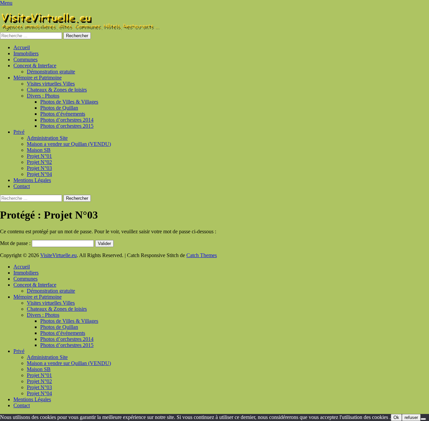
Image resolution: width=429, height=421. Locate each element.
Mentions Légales (32, 180)
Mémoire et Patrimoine (37, 77)
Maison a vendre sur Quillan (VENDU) (69, 144)
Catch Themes (201, 255)
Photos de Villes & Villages (69, 102)
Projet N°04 (39, 174)
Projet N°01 (39, 156)
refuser (411, 417)
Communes (25, 59)
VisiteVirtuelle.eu (58, 255)
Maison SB (39, 150)
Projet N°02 (39, 162)
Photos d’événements (62, 114)
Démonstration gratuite (51, 71)
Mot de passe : (16, 243)
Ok (396, 417)
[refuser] (423, 419)
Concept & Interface (34, 65)
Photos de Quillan (59, 108)
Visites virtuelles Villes (51, 83)
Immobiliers (26, 53)
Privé (18, 132)
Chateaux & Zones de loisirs (57, 90)
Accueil (21, 47)
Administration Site (47, 138)
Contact (21, 186)
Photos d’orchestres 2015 (67, 126)
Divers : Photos (43, 96)
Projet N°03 (39, 168)
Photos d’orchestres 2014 (67, 120)
